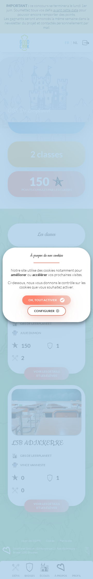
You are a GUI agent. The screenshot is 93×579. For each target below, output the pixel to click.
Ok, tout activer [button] (42, 300)
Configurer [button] (44, 311)
